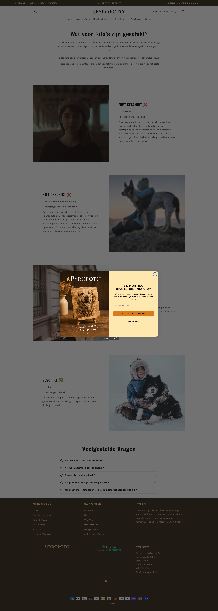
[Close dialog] (155, 274)
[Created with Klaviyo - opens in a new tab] (109, 338)
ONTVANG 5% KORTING (134, 314)
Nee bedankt (133, 321)
